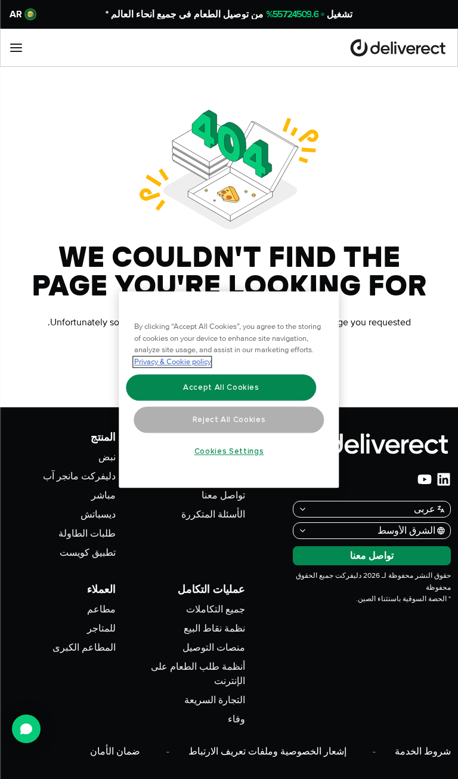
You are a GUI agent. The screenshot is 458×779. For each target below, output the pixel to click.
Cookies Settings (229, 451)
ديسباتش (98, 515)
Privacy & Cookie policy (172, 362)
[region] (229, 389)
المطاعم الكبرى (84, 648)
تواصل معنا (223, 495)
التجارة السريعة (214, 700)
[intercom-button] (26, 729)
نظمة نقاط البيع (214, 629)
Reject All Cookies (229, 419)
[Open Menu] (16, 48)
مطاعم (101, 609)
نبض (107, 457)
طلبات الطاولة (87, 534)
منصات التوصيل (213, 648)
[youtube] (424, 479)
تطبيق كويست (88, 553)
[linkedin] (444, 479)
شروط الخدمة (423, 752)
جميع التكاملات (215, 609)
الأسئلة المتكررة (213, 515)
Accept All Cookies (221, 387)
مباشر (103, 495)
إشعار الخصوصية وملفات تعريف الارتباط (267, 752)
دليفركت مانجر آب (79, 476)
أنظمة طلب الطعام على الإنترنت (198, 674)
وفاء (236, 719)
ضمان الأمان (115, 752)
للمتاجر (101, 629)
